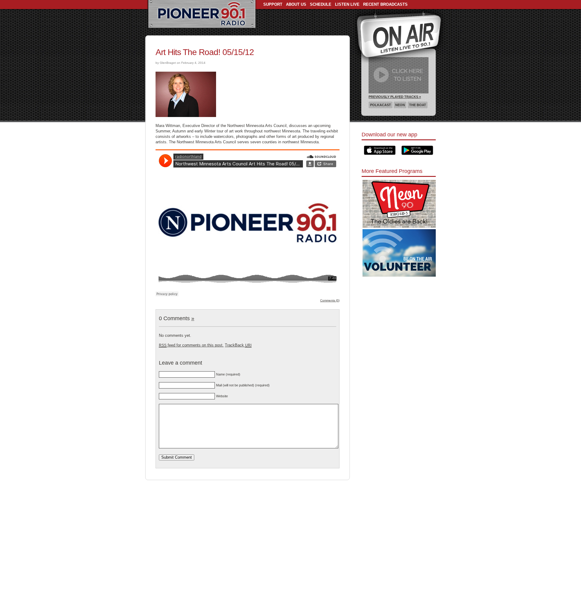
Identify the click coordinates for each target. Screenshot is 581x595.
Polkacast (380, 105)
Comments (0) (330, 300)
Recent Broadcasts (385, 4)
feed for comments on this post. (191, 345)
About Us (296, 4)
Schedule (320, 4)
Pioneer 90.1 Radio (202, 14)
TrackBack (238, 345)
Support (272, 4)
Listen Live (347, 4)
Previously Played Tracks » (395, 97)
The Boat (417, 105)
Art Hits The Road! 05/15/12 (205, 52)
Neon (400, 105)
